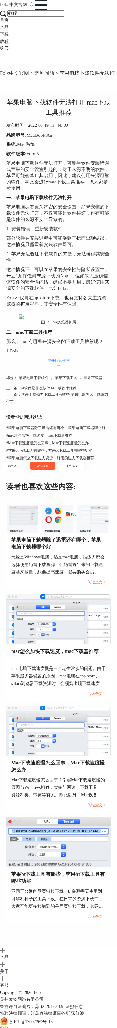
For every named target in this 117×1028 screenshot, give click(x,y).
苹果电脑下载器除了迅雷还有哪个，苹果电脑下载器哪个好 (55, 428)
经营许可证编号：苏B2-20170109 (31, 1006)
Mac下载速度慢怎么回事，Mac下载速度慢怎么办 (47, 443)
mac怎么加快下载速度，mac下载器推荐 (39, 435)
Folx (13, 4)
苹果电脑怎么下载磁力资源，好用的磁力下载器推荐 (50, 458)
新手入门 (13, 466)
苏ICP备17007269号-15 (31, 1022)
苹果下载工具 (66, 378)
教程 (4, 41)
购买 (4, 48)
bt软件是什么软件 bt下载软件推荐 (48, 388)
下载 (4, 34)
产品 (4, 27)
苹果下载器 (93, 378)
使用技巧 (71, 466)
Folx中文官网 (14, 73)
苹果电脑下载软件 (34, 378)
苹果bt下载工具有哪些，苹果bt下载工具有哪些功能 (49, 450)
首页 (4, 20)
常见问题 (44, 73)
